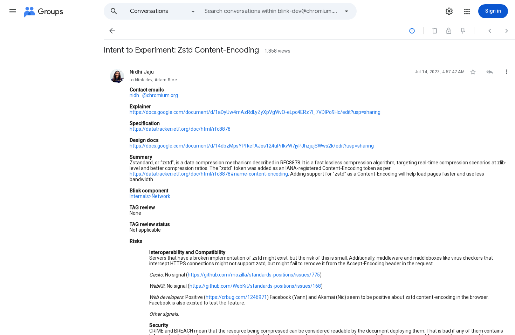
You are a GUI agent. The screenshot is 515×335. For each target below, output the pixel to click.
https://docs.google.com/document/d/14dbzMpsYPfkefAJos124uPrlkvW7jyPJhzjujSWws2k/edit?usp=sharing (252, 146)
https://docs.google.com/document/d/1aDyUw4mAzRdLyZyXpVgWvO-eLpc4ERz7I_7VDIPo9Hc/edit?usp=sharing (255, 112)
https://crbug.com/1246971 (236, 297)
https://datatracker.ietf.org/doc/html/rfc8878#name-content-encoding (209, 174)
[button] (12, 11)
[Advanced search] (346, 11)
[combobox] (271, 11)
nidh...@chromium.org (154, 95)
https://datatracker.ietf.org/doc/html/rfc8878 (180, 129)
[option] (162, 11)
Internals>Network (150, 196)
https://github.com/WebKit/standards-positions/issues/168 (255, 286)
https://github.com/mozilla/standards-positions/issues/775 (254, 275)
